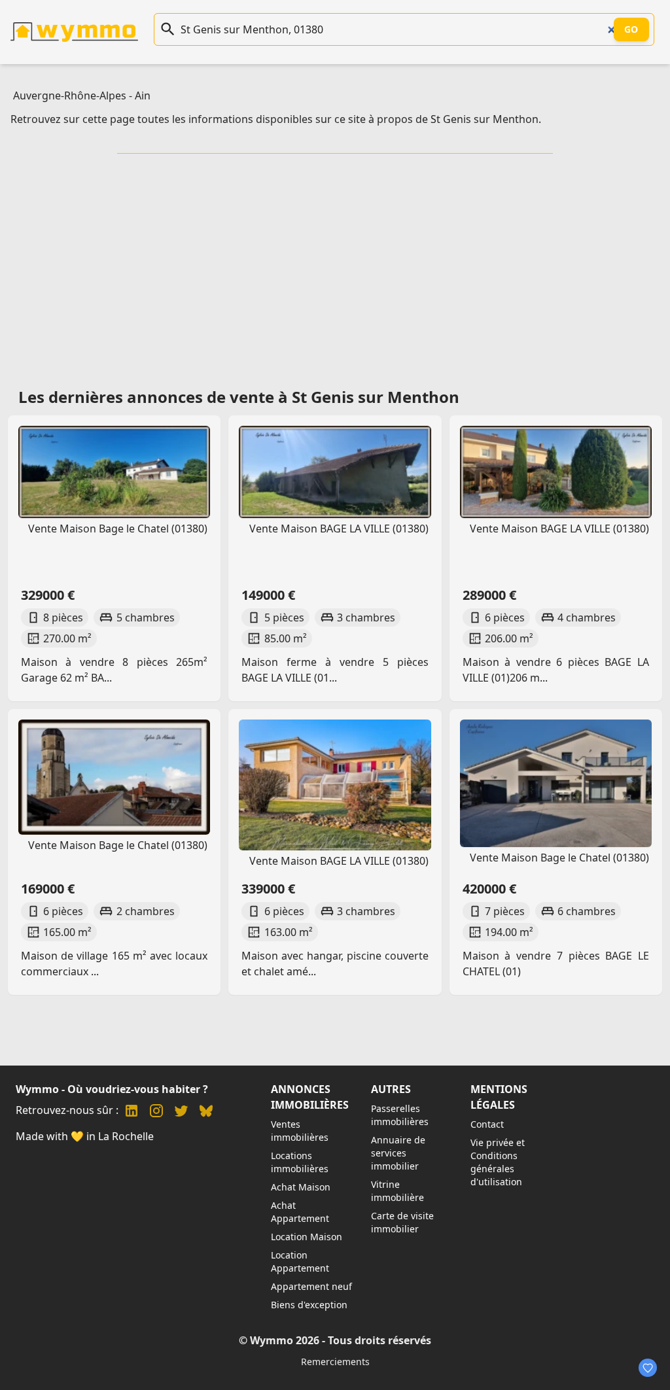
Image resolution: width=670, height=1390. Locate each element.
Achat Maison (300, 1187)
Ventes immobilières (299, 1130)
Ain (142, 95)
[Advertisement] (337, 266)
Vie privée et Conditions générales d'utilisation (497, 1162)
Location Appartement (300, 1261)
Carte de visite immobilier (402, 1222)
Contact (487, 1124)
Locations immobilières (299, 1162)
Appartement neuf (311, 1286)
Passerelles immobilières (400, 1115)
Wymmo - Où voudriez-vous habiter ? (112, 1089)
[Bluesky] (206, 1112)
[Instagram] (156, 1112)
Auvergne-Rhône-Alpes (69, 95)
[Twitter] (181, 1112)
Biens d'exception (309, 1304)
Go (631, 29)
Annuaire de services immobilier (398, 1153)
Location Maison (306, 1236)
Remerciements (335, 1361)
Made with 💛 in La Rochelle (85, 1136)
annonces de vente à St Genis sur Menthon (293, 397)
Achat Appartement (300, 1212)
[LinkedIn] (131, 1112)
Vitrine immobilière (397, 1191)
